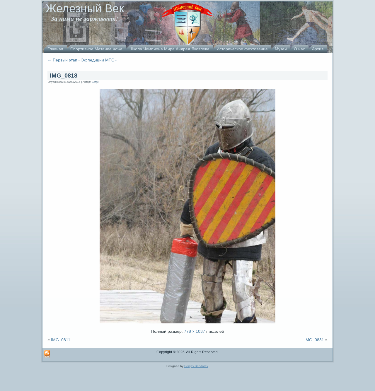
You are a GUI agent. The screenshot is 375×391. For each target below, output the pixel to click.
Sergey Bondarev (196, 366)
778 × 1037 (194, 331)
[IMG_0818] (187, 324)
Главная (55, 49)
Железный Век (85, 8)
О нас (299, 49)
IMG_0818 (63, 75)
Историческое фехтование (242, 49)
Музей (281, 49)
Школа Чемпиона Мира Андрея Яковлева (169, 49)
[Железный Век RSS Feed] (47, 354)
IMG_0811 (60, 339)
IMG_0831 (314, 339)
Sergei (95, 81)
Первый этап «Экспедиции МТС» (82, 60)
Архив (317, 49)
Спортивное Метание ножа (96, 49)
